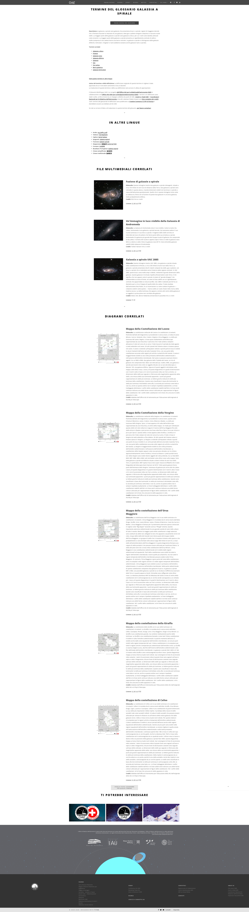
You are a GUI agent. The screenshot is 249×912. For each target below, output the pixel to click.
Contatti (181, 895)
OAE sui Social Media (184, 892)
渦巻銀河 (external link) (109, 144)
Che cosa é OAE (232, 888)
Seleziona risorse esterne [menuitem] (86, 904)
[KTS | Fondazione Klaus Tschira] (129, 842)
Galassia (95, 60)
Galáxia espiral (113, 149)
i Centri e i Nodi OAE (142, 97)
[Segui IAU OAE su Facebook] (174, 2)
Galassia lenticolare (99, 70)
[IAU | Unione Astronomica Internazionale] (110, 842)
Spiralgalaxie (103, 135)
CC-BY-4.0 (135, 203)
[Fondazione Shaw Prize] (164, 842)
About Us (231, 885)
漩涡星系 (109, 151)
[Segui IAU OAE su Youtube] (180, 2)
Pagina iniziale (109, 2)
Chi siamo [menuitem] (163, 2)
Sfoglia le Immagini (84, 890)
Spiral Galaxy (102, 137)
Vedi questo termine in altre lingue (100, 79)
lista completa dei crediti (150, 99)
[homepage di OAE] (72, 2)
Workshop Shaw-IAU (134, 890)
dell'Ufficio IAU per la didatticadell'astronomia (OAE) (134, 92)
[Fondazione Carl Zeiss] (148, 842)
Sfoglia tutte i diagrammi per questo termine (124, 787)
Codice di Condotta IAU (136, 899)
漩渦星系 (109, 153)
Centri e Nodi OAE (233, 890)
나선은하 (102, 146)
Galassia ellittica (98, 58)
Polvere (95, 53)
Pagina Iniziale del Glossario (124, 23)
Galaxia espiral (105, 139)
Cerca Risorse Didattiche (86, 884)
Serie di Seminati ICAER (135, 892)
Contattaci (182, 885)
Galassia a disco (98, 51)
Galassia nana (97, 56)
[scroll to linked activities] (228, 786)
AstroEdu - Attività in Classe (87, 892)
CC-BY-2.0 (135, 251)
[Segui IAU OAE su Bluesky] (177, 2)
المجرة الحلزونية (102, 132)
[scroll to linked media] (124, 112)
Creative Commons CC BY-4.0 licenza (141, 101)
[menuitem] (120, 2)
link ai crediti (138, 199)
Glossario (81, 897)
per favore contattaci (144, 108)
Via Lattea (96, 65)
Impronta (176, 910)
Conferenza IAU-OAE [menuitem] (134, 888)
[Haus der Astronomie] (92, 842)
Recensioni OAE (83, 899)
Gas (94, 63)
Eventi (130, 885)
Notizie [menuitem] (143, 2)
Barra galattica (98, 67)
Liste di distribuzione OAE (185, 890)
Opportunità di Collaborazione (187, 888)
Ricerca (135, 2)
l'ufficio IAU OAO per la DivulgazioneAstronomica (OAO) (120, 94)
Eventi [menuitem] (128, 2)
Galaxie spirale (104, 142)
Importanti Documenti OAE (236, 895)
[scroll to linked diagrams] (124, 306)
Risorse (120, 2)
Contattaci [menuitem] (153, 2)
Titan (96, 910)
